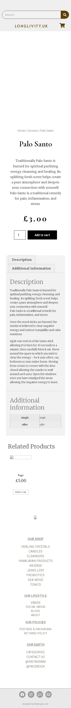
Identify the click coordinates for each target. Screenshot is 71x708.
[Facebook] (22, 694)
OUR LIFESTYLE (35, 596)
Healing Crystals (35, 547)
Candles (35, 551)
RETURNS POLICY (35, 633)
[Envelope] (48, 694)
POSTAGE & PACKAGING (36, 629)
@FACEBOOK (35, 666)
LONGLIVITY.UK (31, 26)
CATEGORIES (35, 652)
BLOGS (35, 611)
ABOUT (35, 615)
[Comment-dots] (40, 694)
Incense (33, 130)
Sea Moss (35, 580)
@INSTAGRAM (35, 662)
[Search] (65, 15)
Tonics (35, 584)
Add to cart (42, 235)
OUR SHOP (36, 539)
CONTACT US (35, 657)
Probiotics (35, 575)
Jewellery (35, 570)
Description (22, 260)
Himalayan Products (36, 561)
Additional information (31, 268)
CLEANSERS (35, 556)
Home (21, 130)
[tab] (22, 259)
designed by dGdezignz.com (35, 704)
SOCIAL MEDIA (35, 607)
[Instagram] (31, 694)
